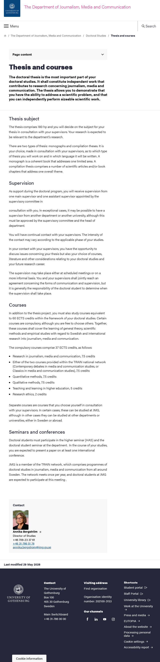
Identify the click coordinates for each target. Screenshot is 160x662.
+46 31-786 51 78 (23, 543)
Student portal (136, 587)
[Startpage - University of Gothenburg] (18, 593)
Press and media (135, 615)
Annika (25, 531)
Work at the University (138, 606)
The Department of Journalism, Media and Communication (46, 35)
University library (137, 599)
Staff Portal (134, 593)
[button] (69, 26)
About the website (136, 626)
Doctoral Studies (96, 35)
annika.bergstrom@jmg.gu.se (32, 547)
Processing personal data (137, 634)
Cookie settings (134, 641)
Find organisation (95, 588)
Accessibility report (137, 647)
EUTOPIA (130, 621)
